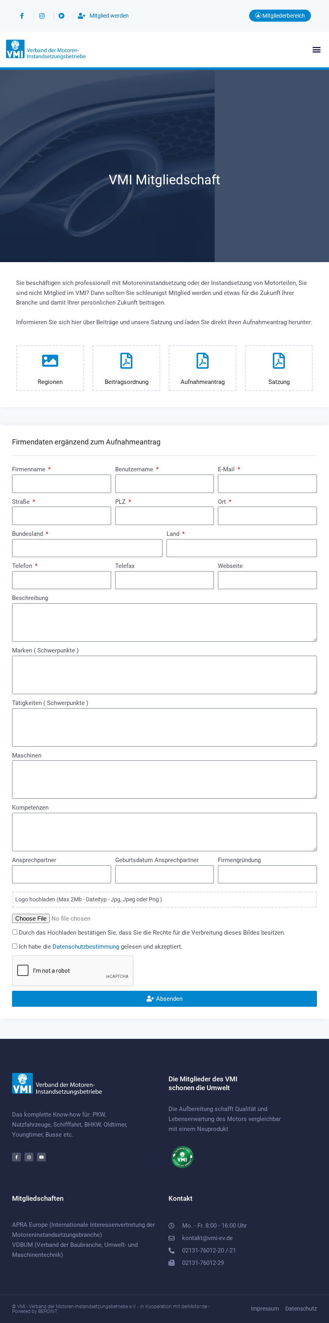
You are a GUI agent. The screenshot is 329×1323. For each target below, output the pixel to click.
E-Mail (227, 469)
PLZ (121, 501)
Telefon (23, 566)
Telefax (124, 566)
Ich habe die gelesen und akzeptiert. (101, 946)
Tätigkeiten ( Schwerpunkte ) (50, 703)
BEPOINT (47, 1311)
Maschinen (26, 755)
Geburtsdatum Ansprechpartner (157, 860)
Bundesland (28, 533)
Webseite (230, 566)
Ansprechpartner (34, 860)
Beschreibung (30, 598)
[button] (316, 49)
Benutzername (135, 469)
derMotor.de (194, 1306)
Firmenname (29, 469)
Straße (21, 501)
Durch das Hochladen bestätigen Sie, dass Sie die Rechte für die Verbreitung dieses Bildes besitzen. (152, 932)
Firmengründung (239, 860)
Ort (222, 501)
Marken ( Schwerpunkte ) (45, 650)
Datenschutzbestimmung (86, 946)
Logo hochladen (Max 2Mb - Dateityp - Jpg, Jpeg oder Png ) (88, 899)
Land (174, 533)
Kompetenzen (30, 807)
